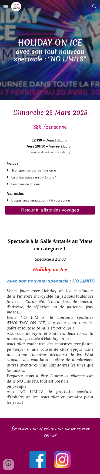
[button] (5, 6)
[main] (50, 50)
